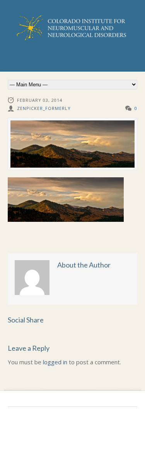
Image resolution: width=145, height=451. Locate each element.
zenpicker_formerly (44, 108)
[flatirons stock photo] (72, 144)
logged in (55, 362)
